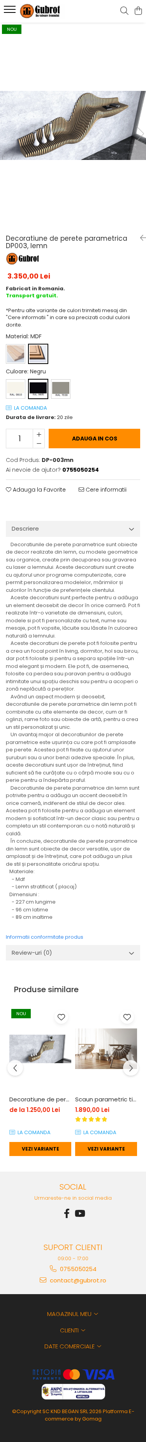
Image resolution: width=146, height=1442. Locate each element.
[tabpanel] (73, 125)
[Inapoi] (140, 238)
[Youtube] (79, 1213)
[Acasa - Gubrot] (49, 11)
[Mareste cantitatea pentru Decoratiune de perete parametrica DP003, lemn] (39, 434)
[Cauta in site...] (124, 11)
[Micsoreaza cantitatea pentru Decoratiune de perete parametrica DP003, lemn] (39, 443)
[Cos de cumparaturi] (138, 11)
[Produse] (11, 12)
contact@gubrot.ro (77, 1280)
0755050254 (77, 1269)
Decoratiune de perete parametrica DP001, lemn (40, 1099)
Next (140, 134)
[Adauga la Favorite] (61, 1017)
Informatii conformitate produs (44, 937)
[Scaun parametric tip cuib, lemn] (106, 1049)
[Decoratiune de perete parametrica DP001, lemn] (40, 1049)
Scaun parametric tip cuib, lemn (106, 1099)
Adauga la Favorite (38, 490)
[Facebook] (67, 1213)
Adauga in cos (94, 438)
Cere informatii (105, 490)
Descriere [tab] (25, 528)
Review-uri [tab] (32, 952)
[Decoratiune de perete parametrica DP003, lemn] (73, 125)
